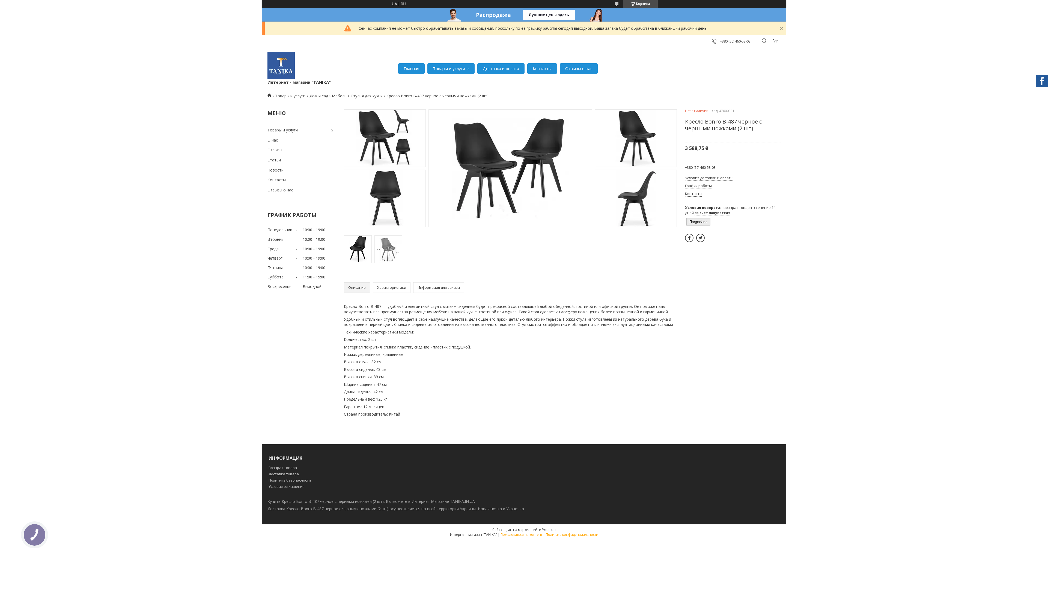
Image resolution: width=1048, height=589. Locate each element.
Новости (275, 170)
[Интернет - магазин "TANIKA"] (281, 65)
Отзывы (274, 149)
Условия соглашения (286, 486)
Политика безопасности (290, 480)
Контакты (542, 68)
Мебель (339, 95)
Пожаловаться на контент (521, 534)
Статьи (274, 160)
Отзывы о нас (578, 68)
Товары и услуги (449, 68)
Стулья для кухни (367, 95)
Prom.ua (549, 529)
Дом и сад (318, 95)
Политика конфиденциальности (572, 534)
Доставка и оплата (501, 68)
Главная (411, 68)
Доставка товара (284, 473)
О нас (272, 140)
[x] (700, 238)
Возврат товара (283, 467)
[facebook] (689, 238)
